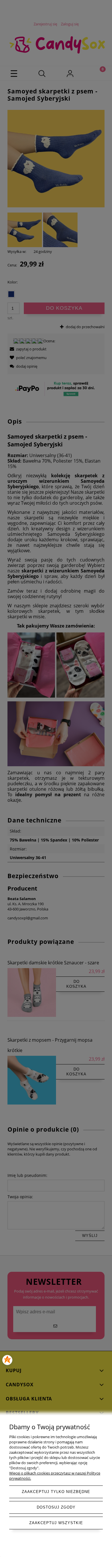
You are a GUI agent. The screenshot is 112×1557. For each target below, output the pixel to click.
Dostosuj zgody (56, 1507)
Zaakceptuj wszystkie (56, 1523)
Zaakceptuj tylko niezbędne (56, 1492)
